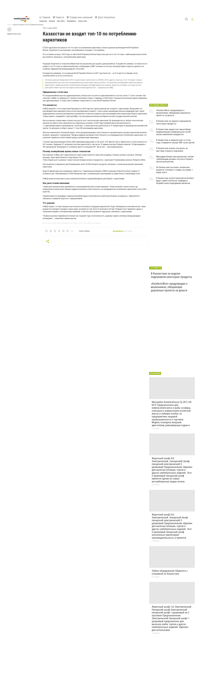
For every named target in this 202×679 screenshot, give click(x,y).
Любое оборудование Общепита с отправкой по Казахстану (170, 572)
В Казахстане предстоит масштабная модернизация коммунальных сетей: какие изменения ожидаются (173, 132)
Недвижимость (71, 21)
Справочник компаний (81, 17)
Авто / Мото (61, 21)
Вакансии (52, 21)
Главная (46, 17)
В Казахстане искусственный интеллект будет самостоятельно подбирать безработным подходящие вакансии (175, 180)
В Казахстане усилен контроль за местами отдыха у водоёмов (171, 149)
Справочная (43, 21)
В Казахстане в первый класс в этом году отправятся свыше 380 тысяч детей (175, 141)
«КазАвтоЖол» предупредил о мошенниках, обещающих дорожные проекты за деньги (173, 113)
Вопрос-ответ (82, 21)
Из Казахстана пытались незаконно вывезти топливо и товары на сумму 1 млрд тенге (174, 170)
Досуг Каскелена (106, 17)
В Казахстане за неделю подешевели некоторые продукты (173, 122)
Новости (60, 17)
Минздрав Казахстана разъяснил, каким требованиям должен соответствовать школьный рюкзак (175, 159)
